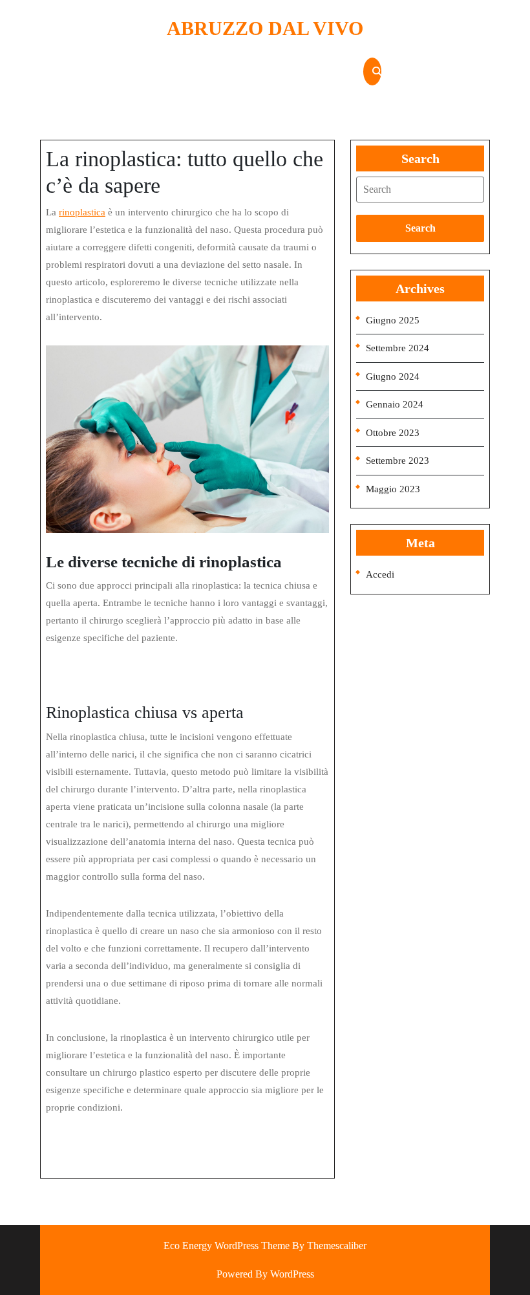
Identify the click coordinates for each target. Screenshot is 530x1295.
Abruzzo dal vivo (265, 28)
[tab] (420, 189)
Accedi (380, 574)
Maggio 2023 (393, 489)
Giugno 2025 (392, 320)
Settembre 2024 (397, 348)
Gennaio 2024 (394, 404)
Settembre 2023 (397, 460)
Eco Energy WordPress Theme (227, 1245)
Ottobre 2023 (392, 433)
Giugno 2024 (392, 376)
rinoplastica (82, 212)
